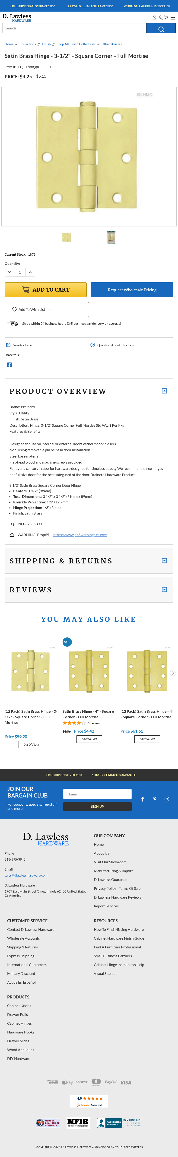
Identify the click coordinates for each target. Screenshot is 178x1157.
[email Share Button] (26, 366)
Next (173, 673)
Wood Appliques (20, 1049)
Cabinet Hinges (19, 1023)
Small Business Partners (113, 956)
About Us (101, 853)
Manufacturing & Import (113, 870)
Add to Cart (89, 739)
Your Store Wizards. (129, 1147)
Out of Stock (31, 744)
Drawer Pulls (17, 1014)
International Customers (27, 964)
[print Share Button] (43, 366)
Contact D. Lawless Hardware (30, 929)
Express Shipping (20, 956)
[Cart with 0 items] (166, 17)
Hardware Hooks (20, 1032)
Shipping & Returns (22, 947)
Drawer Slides (18, 1041)
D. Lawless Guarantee (111, 879)
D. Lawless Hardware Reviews (117, 897)
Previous (5, 673)
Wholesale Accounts (23, 938)
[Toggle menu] (172, 17)
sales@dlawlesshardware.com (26, 875)
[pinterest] (155, 799)
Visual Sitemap (106, 973)
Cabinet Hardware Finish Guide (119, 938)
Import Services (106, 906)
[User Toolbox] (154, 17)
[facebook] (142, 799)
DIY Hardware (18, 1058)
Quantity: (12, 263)
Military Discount (21, 973)
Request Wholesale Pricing (132, 289)
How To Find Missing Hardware (119, 929)
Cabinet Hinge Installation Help (119, 964)
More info (32, 6)
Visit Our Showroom (110, 862)
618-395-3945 (15, 859)
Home (99, 844)
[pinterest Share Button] (59, 366)
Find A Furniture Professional (117, 947)
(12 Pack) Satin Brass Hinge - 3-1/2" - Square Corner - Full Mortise (31, 717)
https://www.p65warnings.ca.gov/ (80, 534)
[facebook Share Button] (9, 366)
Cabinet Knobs (19, 1005)
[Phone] (161, 17)
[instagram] (167, 799)
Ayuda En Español (21, 982)
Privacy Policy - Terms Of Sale (117, 888)
